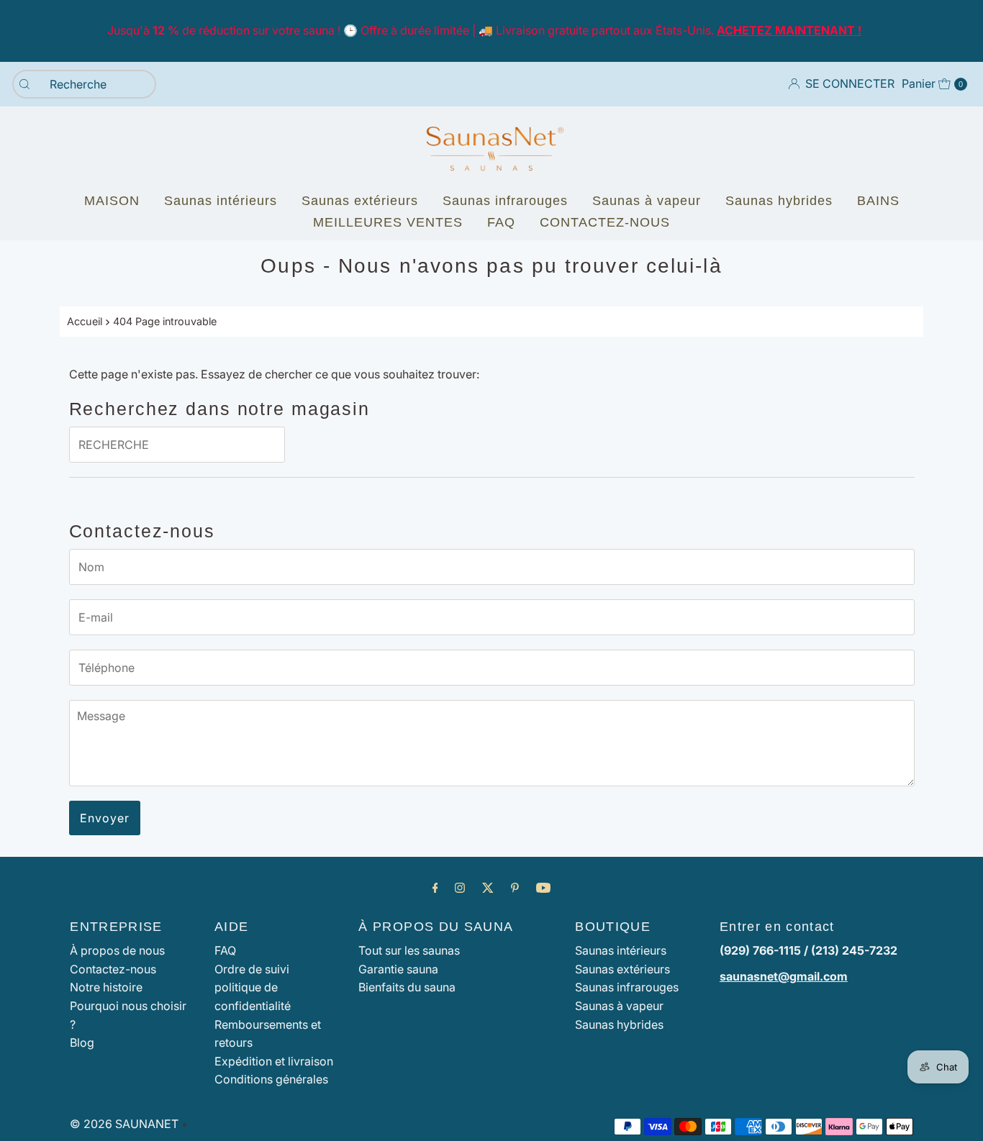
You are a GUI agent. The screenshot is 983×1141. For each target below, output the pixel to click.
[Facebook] (435, 887)
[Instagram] (460, 887)
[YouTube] (543, 887)
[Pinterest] (515, 887)
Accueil (84, 321)
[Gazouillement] (488, 887)
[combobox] (84, 84)
